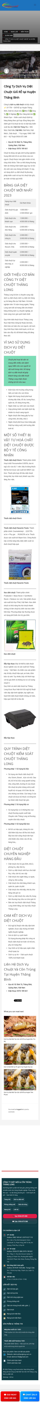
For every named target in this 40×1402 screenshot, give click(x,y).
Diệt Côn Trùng (19, 127)
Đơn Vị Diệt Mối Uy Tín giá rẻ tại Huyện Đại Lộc (18, 1067)
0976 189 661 (28, 1251)
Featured (4, 1164)
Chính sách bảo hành (14, 1360)
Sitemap (5, 1377)
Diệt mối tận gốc (12, 1289)
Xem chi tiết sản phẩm (22, 1352)
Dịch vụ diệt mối (19, 1199)
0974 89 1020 (17, 1268)
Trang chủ (7, 1199)
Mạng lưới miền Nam (14, 1318)
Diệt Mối (18, 130)
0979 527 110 (28, 1237)
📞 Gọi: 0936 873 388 (20, 1216)
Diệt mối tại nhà (12, 1293)
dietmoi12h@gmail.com (19, 70)
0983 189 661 (17, 1237)
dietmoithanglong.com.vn (22, 1354)
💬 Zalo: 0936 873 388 (20, 1221)
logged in (20, 1109)
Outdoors (5, 1145)
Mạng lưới (7, 1209)
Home (4, 1140)
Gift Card (4, 1166)
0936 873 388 (17, 1251)
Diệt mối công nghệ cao (15, 1297)
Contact (4, 1150)
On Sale (4, 1159)
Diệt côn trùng (22, 1204)
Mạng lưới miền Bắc (14, 1314)
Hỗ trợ (11, 1377)
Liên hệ (16, 1209)
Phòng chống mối (9, 1204)
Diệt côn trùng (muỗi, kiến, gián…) (18, 1305)
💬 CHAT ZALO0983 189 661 (30, 1396)
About (4, 1148)
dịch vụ (13, 104)
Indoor (4, 1143)
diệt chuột (20, 104)
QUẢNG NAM (14, 73)
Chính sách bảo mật (14, 1363)
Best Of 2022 (6, 1161)
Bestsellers (5, 1156)
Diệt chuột (10, 1310)
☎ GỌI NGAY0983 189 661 (10, 1396)
